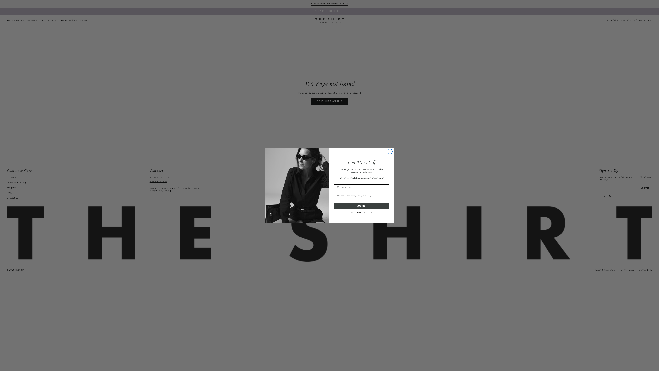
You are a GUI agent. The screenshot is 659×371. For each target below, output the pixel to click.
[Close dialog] (390, 151)
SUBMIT (362, 205)
